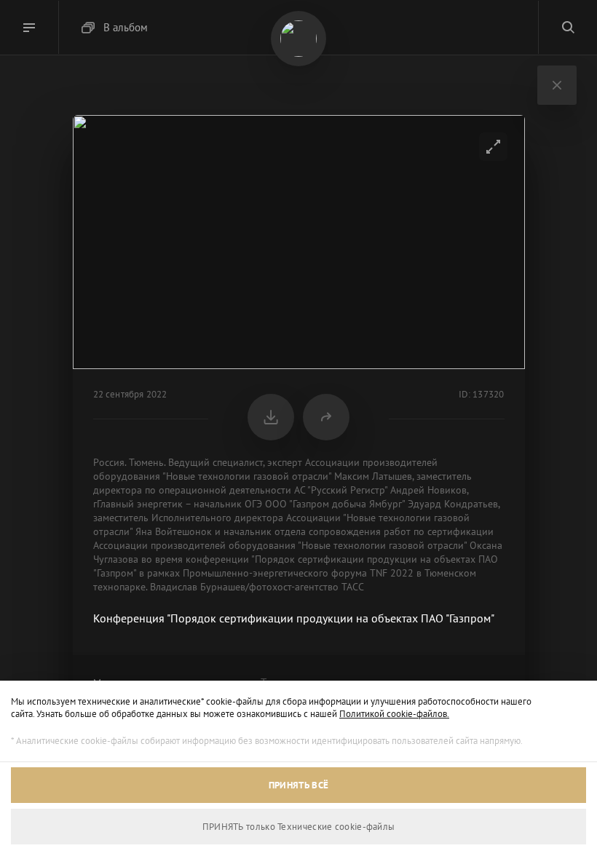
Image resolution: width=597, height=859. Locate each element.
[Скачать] (271, 417)
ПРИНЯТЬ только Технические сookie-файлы (298, 826)
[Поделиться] (326, 417)
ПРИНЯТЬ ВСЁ (298, 785)
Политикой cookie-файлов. (394, 714)
